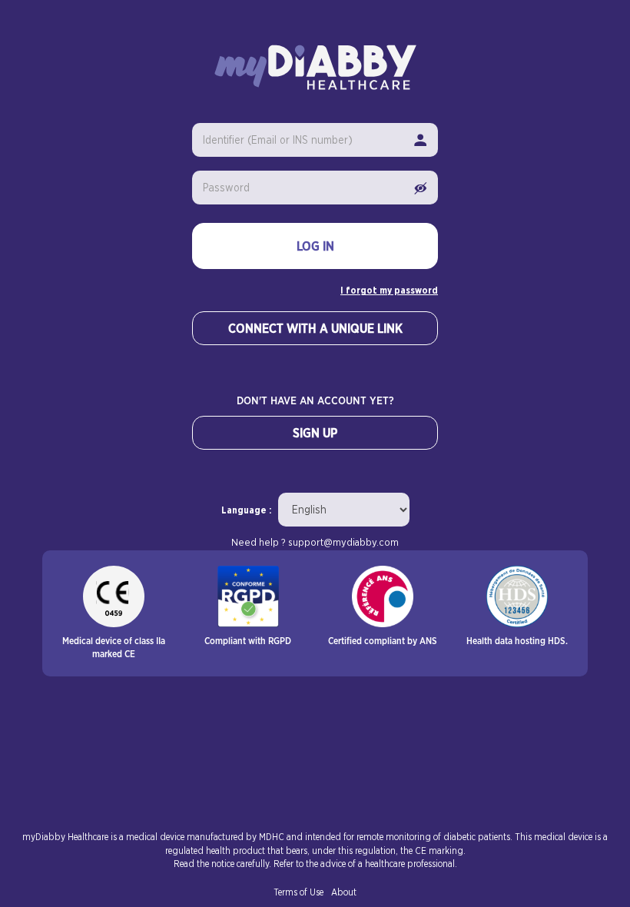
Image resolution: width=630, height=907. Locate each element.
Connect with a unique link (315, 329)
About (343, 892)
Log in (315, 247)
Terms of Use (298, 892)
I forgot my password (389, 290)
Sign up (315, 433)
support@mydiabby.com (343, 543)
